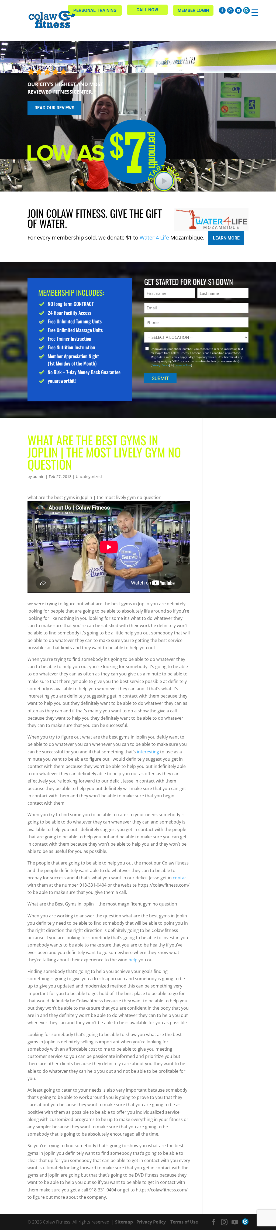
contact (180, 878)
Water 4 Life (154, 237)
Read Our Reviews (54, 107)
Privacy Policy (160, 365)
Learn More (226, 238)
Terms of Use (182, 365)
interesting (148, 752)
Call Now (147, 9)
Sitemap (124, 1222)
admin (38, 476)
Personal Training (94, 10)
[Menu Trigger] (254, 12)
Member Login (193, 10)
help (133, 960)
